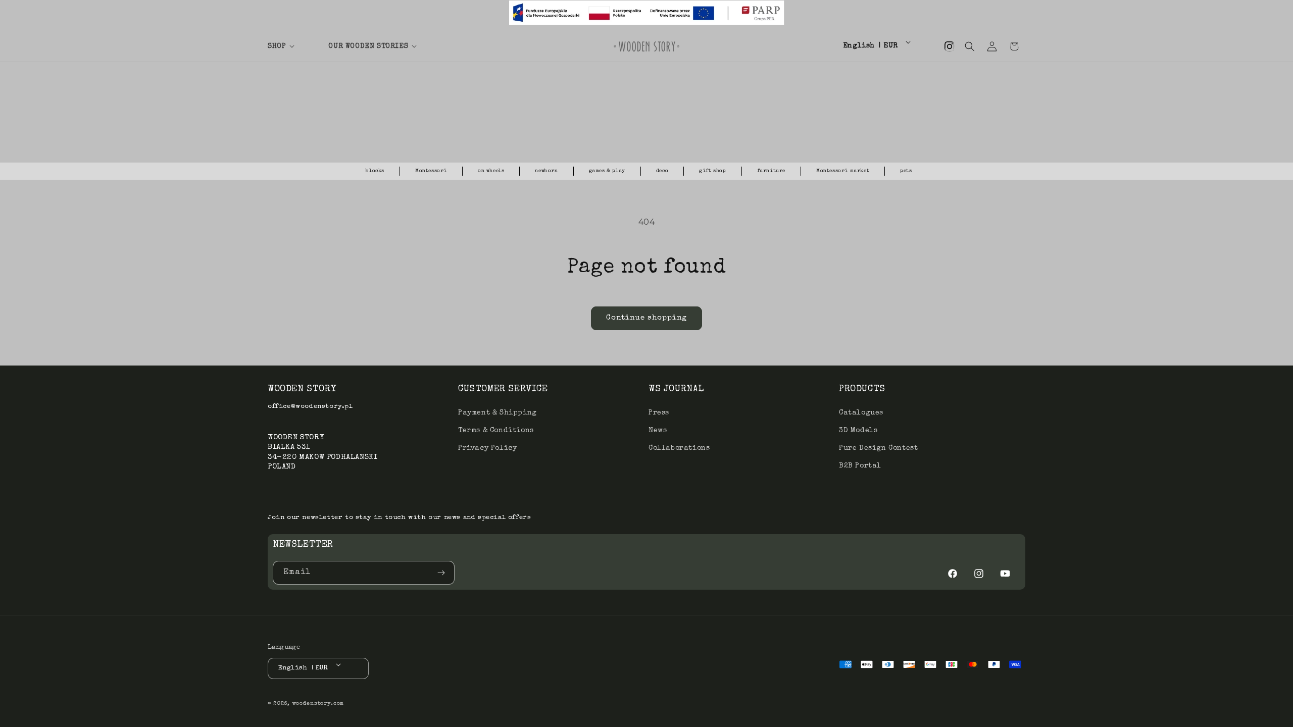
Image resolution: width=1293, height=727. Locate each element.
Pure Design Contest (878, 447)
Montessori (431, 171)
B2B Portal (860, 466)
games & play (607, 171)
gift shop (712, 171)
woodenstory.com (318, 703)
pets (906, 171)
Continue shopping (646, 318)
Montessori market (842, 171)
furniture (771, 171)
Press (659, 412)
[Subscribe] (443, 573)
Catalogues (861, 412)
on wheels (491, 171)
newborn (546, 171)
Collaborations (679, 447)
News (658, 430)
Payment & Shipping (497, 412)
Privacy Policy (487, 447)
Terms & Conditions (496, 430)
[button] (292, 46)
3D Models (858, 430)
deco (662, 171)
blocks (375, 171)
